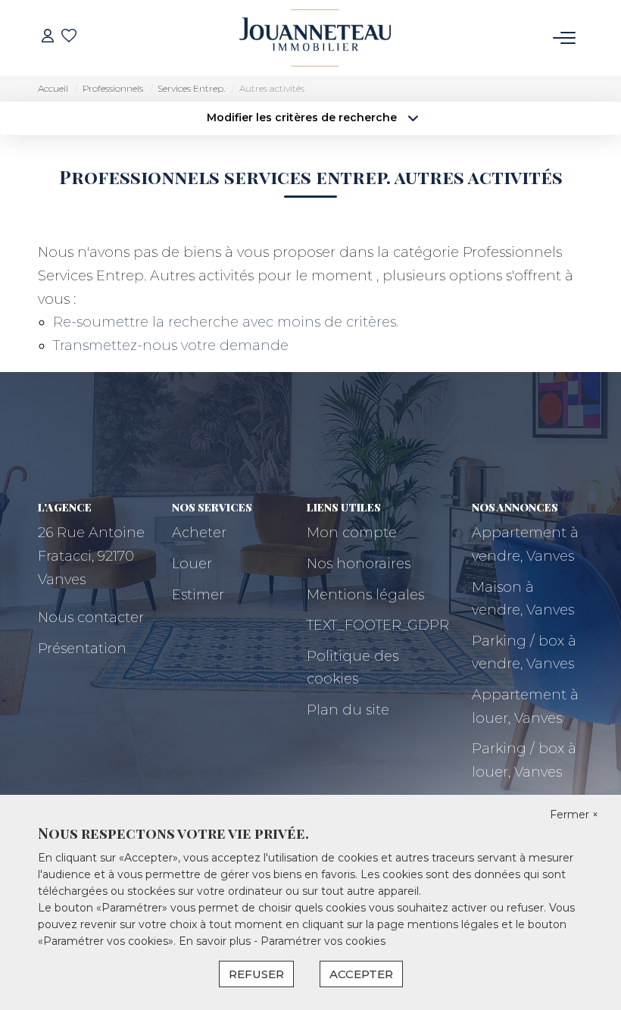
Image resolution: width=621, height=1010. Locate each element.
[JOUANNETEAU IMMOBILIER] (315, 38)
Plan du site (348, 710)
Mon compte (352, 532)
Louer (192, 563)
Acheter (199, 532)
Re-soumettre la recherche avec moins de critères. (225, 322)
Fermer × (574, 814)
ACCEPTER (361, 974)
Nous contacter (91, 617)
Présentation (82, 648)
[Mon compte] (48, 37)
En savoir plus (216, 941)
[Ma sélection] (68, 37)
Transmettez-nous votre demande (171, 345)
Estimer (198, 594)
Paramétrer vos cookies (323, 941)
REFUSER (256, 974)
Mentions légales (365, 594)
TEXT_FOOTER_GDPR (378, 625)
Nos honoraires (358, 563)
